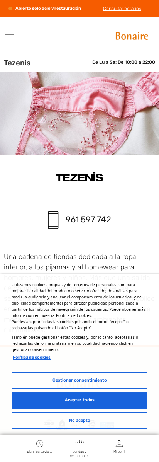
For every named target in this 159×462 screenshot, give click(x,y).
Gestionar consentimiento (79, 380)
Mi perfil (119, 451)
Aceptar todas (80, 399)
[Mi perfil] (119, 443)
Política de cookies (32, 357)
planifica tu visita (39, 451)
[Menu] (9, 35)
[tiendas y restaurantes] (79, 443)
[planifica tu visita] (40, 443)
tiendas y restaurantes (79, 454)
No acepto (79, 420)
